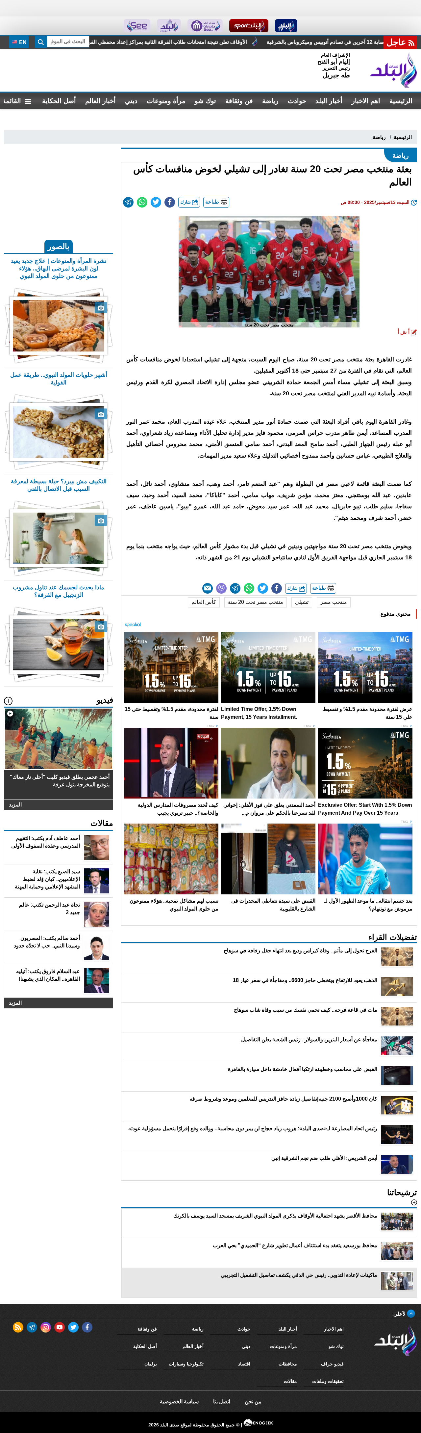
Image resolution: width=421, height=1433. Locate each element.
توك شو (205, 100)
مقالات (290, 1381)
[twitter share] (156, 202)
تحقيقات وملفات (328, 1381)
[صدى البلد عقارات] (169, 25)
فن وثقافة (239, 100)
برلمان (150, 1363)
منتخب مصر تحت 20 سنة (255, 602)
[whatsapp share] (142, 202)
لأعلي (400, 1314)
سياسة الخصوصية (179, 1401)
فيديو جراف (332, 1363)
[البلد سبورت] (248, 25)
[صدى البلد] (393, 70)
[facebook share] (169, 202)
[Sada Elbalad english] (137, 25)
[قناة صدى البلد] (286, 25)
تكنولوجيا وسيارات (186, 1363)
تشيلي (302, 602)
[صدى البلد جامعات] (205, 25)
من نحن (253, 1401)
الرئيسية (400, 100)
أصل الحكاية (59, 100)
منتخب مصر (333, 602)
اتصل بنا (221, 1401)
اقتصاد (244, 1363)
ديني (131, 100)
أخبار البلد (328, 100)
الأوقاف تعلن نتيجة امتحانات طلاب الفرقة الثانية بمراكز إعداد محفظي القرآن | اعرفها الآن (263, 42)
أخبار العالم (100, 100)
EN (22, 42)
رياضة (270, 100)
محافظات (288, 1363)
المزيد (15, 804)
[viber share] (221, 588)
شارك (186, 202)
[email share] (128, 202)
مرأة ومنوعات (166, 100)
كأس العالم (203, 602)
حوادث (297, 100)
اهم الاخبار (366, 100)
